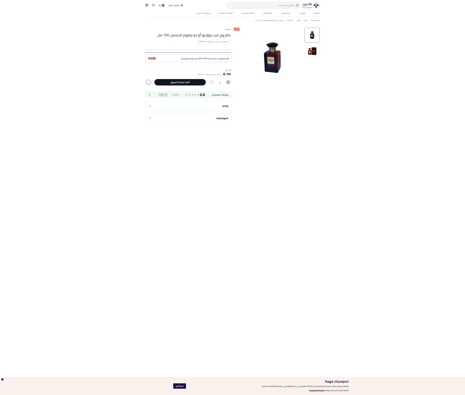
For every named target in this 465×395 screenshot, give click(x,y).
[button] (312, 35)
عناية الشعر (267, 13)
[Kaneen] (311, 5)
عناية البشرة (286, 13)
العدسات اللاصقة (226, 13)
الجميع (306, 20)
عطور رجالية (290, 20)
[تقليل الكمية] (211, 82)
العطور (317, 13)
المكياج (303, 13)
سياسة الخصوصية (316, 390)
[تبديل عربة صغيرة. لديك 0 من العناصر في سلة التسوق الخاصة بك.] (146, 5)
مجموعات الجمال (204, 13)
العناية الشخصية (248, 13)
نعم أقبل (180, 386)
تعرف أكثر (184, 58)
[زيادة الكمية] (228, 82)
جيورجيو (228, 29)
